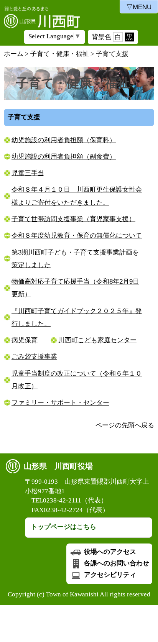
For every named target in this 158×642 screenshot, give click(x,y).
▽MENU (138, 7)
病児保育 (25, 340)
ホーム (13, 53)
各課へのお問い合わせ (115, 563)
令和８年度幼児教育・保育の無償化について (77, 235)
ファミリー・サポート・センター (60, 402)
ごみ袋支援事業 (34, 356)
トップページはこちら (63, 526)
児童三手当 (28, 173)
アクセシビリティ (109, 574)
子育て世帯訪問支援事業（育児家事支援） (73, 219)
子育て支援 (112, 53)
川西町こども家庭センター (97, 340)
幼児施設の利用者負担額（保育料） (64, 140)
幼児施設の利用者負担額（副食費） (64, 156)
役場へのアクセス (109, 551)
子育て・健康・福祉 (59, 53)
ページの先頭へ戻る (124, 425)
